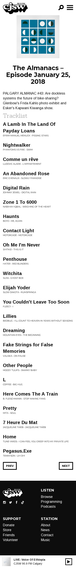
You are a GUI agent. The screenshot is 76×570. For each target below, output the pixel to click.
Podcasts (48, 506)
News (45, 530)
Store (7, 530)
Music (45, 540)
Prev (10, 466)
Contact (47, 535)
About (45, 525)
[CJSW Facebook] (16, 502)
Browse (47, 497)
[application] (68, 561)
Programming (51, 502)
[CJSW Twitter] (10, 502)
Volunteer (10, 540)
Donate (8, 525)
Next (66, 466)
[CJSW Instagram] (4, 502)
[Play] (68, 561)
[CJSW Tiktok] (22, 502)
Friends (9, 535)
